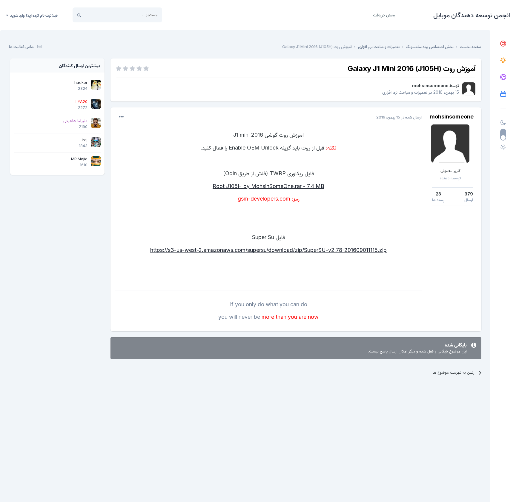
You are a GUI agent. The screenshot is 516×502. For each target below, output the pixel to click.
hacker (80, 82)
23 (438, 193)
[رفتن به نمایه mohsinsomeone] (468, 89)
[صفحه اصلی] (503, 44)
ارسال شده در (399, 117)
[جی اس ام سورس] (503, 60)
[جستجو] (79, 14)
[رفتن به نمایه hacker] (96, 85)
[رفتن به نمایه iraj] (96, 142)
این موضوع (102, 15)
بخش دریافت (384, 14)
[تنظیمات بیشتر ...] (121, 117)
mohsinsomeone (430, 85)
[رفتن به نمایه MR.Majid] (96, 161)
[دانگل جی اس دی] (503, 77)
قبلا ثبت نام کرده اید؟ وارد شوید (33, 15)
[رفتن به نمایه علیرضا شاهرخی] (96, 123)
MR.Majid (79, 158)
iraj (84, 139)
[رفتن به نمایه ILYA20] (96, 104)
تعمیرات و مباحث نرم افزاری (404, 92)
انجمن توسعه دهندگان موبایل (471, 15)
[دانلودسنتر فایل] (503, 94)
